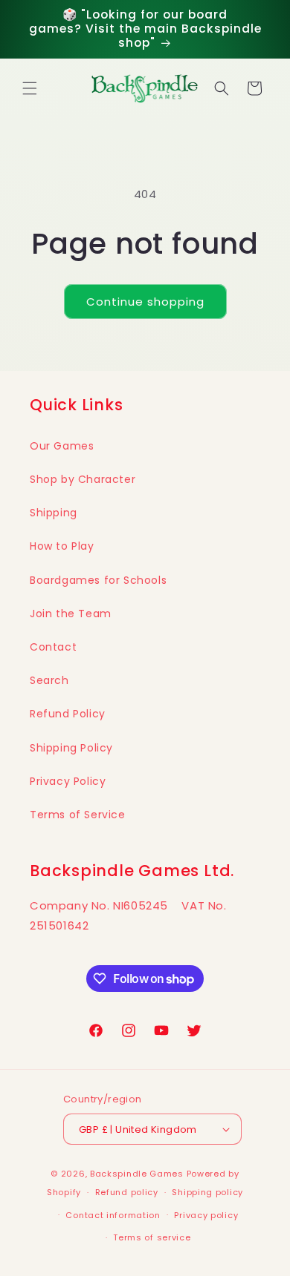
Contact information (112, 1215)
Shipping (53, 512)
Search (49, 680)
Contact (53, 646)
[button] (29, 88)
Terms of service (151, 1237)
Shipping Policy (71, 747)
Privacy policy (206, 1215)
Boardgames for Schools (98, 580)
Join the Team (71, 613)
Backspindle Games (137, 1174)
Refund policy (126, 1192)
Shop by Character (82, 479)
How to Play (62, 546)
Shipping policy (207, 1192)
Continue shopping (145, 301)
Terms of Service (78, 814)
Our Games (62, 445)
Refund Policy (68, 713)
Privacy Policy (68, 781)
